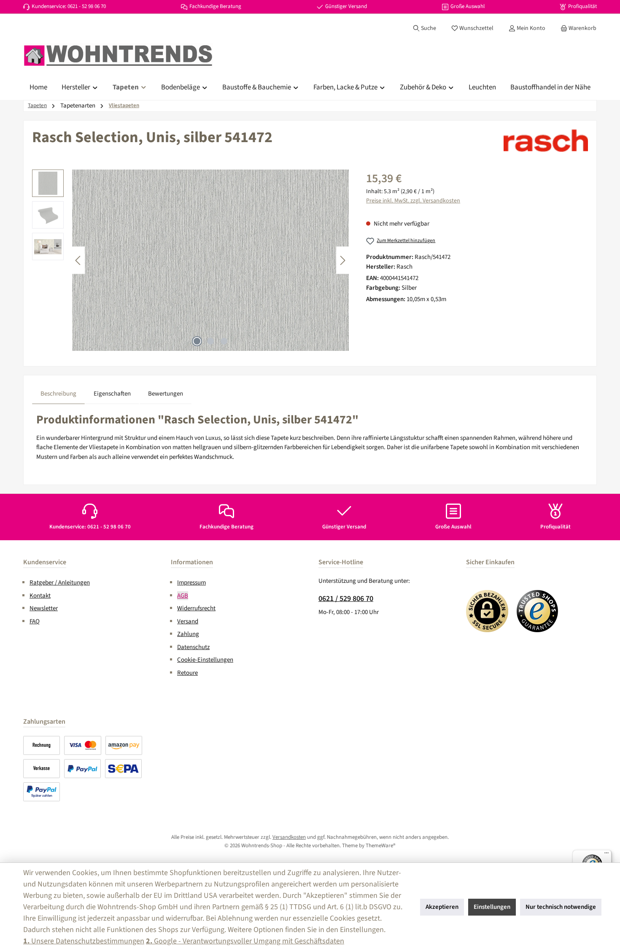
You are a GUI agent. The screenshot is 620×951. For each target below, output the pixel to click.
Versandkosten (289, 837)
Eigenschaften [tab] (112, 393)
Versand (187, 621)
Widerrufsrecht (196, 608)
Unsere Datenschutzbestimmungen (83, 941)
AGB (182, 595)
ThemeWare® (381, 845)
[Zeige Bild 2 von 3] (210, 341)
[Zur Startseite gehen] (118, 55)
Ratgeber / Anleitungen (60, 582)
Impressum (191, 582)
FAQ (35, 621)
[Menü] (606, 855)
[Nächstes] (342, 260)
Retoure (187, 672)
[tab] (58, 394)
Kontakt (40, 595)
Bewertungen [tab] (165, 393)
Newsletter (44, 608)
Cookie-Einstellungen (205, 659)
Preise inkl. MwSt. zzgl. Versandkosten (413, 201)
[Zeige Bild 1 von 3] (197, 341)
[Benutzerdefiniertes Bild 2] (538, 611)
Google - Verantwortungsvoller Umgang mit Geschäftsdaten (245, 941)
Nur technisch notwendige (561, 907)
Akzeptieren (442, 907)
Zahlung (188, 634)
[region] (191, 260)
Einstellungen (492, 907)
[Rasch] (546, 140)
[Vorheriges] (78, 260)
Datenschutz (193, 647)
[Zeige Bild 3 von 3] (224, 341)
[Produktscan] (210, 260)
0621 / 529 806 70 (345, 598)
